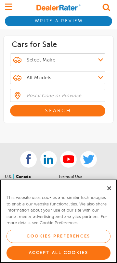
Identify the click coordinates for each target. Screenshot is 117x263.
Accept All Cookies (58, 253)
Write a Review (59, 21)
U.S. (9, 177)
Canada (23, 177)
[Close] (109, 188)
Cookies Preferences (58, 236)
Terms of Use (70, 177)
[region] (58, 221)
